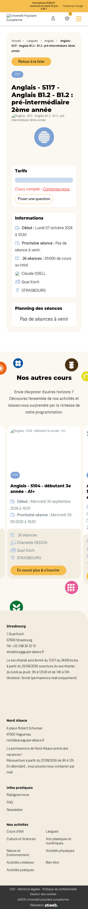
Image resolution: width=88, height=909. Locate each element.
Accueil (16, 41)
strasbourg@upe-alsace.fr (25, 652)
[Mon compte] (53, 18)
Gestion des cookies (43, 894)
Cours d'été (15, 832)
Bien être (52, 863)
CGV (12, 889)
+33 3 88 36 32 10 (24, 646)
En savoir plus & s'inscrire (38, 570)
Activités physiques (60, 851)
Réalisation (37, 905)
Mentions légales (29, 889)
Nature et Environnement (18, 853)
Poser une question (34, 199)
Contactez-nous (56, 189)
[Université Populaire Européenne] (26, 18)
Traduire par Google (73, 6)
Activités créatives (20, 863)
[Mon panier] (67, 18)
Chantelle (32, 542)
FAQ (10, 802)
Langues (32, 41)
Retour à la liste (31, 61)
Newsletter (15, 810)
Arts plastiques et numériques (58, 841)
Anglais (49, 41)
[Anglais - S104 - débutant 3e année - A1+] (44, 445)
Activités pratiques (20, 870)
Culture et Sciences (21, 839)
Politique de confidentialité (59, 889)
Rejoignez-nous (18, 795)
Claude (34, 273)
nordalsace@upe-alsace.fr (25, 740)
